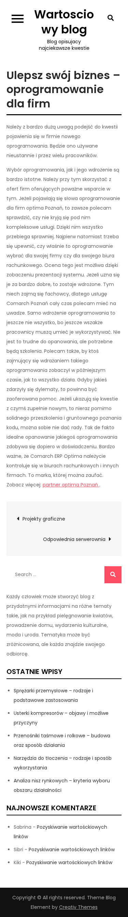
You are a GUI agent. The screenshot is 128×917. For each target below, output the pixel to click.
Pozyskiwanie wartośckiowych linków (72, 849)
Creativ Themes (78, 907)
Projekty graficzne (44, 518)
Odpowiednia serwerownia (74, 539)
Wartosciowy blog (64, 21)
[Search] (113, 574)
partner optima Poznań (71, 484)
